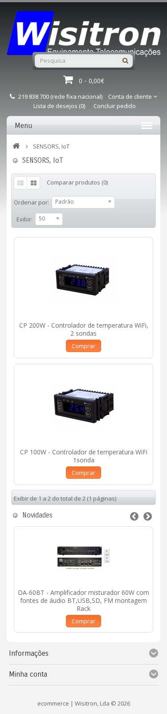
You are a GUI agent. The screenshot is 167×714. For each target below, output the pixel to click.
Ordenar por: (31, 202)
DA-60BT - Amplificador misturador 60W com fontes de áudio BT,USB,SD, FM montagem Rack (83, 600)
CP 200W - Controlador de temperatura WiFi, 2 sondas (83, 329)
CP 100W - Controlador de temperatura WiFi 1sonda (83, 456)
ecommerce (53, 703)
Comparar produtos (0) (77, 182)
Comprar (83, 346)
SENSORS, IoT (51, 146)
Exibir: (24, 219)
